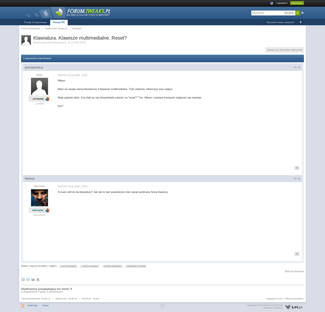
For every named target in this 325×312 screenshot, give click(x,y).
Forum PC (59, 22)
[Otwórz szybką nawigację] (300, 22)
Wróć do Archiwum (294, 271)
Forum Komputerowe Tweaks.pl (35, 298)
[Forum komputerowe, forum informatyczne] (68, 12)
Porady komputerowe (35, 22)
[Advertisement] (170, 134)
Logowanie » (282, 3)
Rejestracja (297, 3)
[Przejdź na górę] (162, 306)
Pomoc (46, 305)
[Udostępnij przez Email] (28, 279)
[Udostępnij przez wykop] (23, 279)
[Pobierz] (37, 279)
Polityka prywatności (294, 298)
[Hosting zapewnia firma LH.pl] (275, 307)
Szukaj (96, 298)
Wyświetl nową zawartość (281, 22)
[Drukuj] (32, 279)
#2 (295, 178)
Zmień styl (32, 305)
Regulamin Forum (275, 298)
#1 (295, 67)
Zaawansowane (302, 12)
